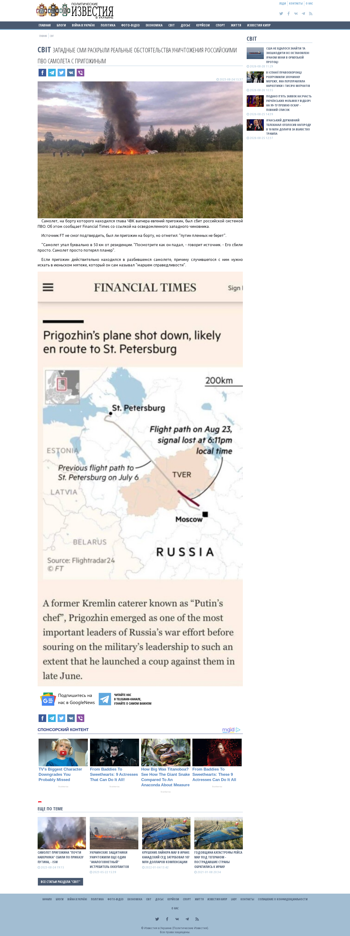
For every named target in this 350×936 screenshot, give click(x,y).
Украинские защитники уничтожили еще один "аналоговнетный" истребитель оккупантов (109, 859)
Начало (47, 899)
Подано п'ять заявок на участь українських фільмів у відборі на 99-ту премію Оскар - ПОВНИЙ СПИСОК (289, 103)
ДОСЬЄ (185, 25)
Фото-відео (130, 25)
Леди (282, 3)
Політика (108, 25)
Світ (171, 25)
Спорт (220, 25)
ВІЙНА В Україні (83, 25)
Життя (236, 25)
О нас (309, 3)
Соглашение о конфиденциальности (283, 899)
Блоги (61, 25)
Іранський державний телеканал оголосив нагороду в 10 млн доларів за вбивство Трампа (288, 127)
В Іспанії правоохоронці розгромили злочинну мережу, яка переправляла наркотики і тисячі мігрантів (288, 79)
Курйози (203, 25)
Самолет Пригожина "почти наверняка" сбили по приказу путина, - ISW (61, 857)
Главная (45, 25)
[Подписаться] (68, 699)
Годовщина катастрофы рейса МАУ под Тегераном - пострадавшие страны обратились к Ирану (218, 859)
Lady (234, 899)
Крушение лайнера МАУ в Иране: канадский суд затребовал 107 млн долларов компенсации (166, 857)
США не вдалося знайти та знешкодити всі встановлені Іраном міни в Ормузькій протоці (287, 55)
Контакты (296, 3)
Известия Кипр (258, 25)
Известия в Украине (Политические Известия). (176, 928)
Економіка (154, 25)
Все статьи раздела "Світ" (60, 881)
